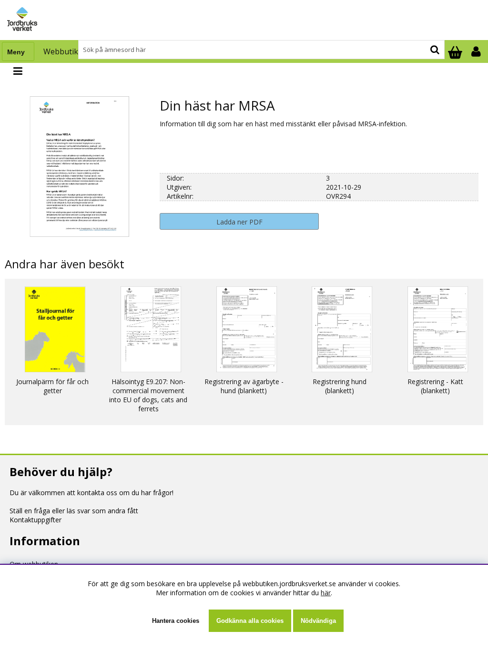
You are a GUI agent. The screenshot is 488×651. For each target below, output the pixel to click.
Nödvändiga (318, 620)
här (326, 592)
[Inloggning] (477, 51)
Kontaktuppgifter (35, 519)
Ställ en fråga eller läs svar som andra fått (74, 510)
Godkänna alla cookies (250, 620)
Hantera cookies (175, 620)
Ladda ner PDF (239, 221)
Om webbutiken (34, 564)
